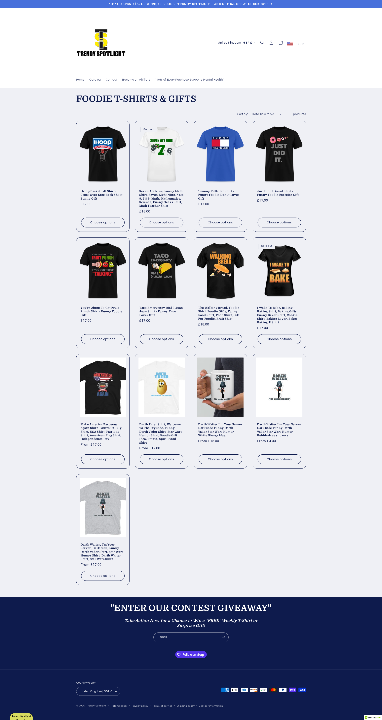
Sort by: (242, 114)
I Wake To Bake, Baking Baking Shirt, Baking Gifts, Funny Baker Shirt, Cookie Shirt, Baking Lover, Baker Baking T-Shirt (277, 315)
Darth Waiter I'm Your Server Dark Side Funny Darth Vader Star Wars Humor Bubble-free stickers (279, 430)
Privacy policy (140, 706)
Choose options (102, 222)
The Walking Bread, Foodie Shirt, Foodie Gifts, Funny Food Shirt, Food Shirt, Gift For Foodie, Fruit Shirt (218, 313)
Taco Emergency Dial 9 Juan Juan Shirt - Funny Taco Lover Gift (161, 311)
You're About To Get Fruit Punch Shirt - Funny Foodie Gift (101, 311)
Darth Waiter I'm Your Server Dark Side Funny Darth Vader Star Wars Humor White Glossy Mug (220, 430)
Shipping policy (186, 706)
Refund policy (119, 706)
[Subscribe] (223, 637)
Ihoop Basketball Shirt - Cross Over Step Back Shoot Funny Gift (102, 195)
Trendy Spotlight (96, 706)
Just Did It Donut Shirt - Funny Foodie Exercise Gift (278, 193)
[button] (262, 42)
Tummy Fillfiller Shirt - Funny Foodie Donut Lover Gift (218, 195)
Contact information (211, 706)
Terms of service (162, 706)
